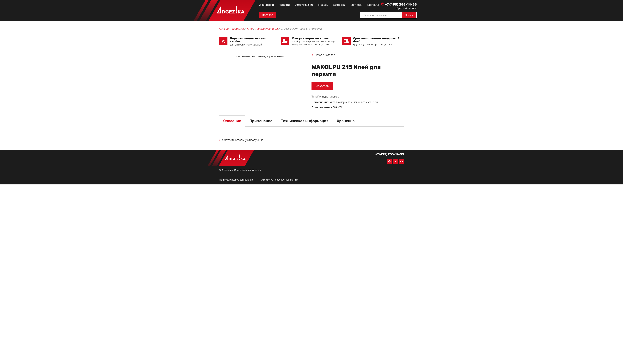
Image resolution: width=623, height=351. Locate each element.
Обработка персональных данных (279, 179)
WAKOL (337, 107)
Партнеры (356, 4)
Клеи (250, 28)
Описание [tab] (232, 121)
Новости (284, 4)
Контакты (373, 4)
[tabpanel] (311, 130)
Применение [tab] (261, 121)
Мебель (323, 4)
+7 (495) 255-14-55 (401, 4)
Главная (224, 28)
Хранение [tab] (346, 121)
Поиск (409, 15)
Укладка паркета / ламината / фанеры (354, 102)
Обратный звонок (406, 8)
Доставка (339, 4)
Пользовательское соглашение (236, 179)
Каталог (238, 28)
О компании (266, 4)
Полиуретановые (267, 28)
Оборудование (304, 4)
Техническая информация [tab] (304, 121)
